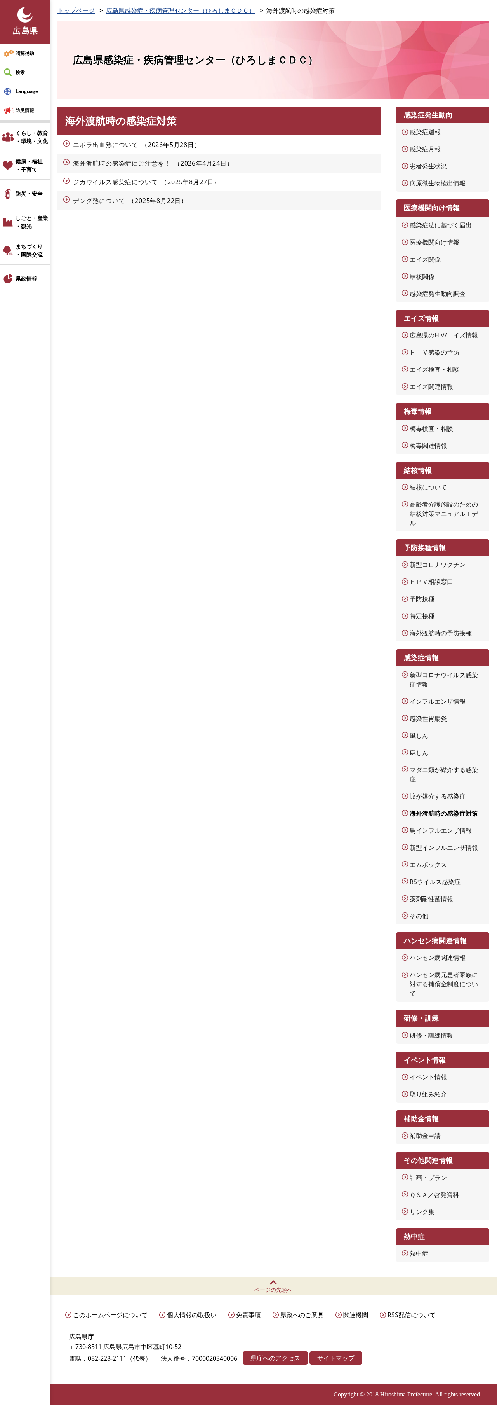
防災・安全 (29, 193)
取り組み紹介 (428, 1094)
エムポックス (428, 864)
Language (27, 91)
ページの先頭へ (273, 1289)
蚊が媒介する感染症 (438, 796)
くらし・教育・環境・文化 (32, 137)
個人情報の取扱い (192, 1315)
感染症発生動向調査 (438, 293)
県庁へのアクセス (275, 1358)
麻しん (419, 752)
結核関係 (422, 276)
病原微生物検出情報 (438, 183)
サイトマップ (336, 1358)
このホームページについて (110, 1315)
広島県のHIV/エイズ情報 (444, 335)
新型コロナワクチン (438, 564)
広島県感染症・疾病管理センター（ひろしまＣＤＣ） (180, 10)
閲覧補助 (25, 53)
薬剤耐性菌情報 (431, 899)
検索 (20, 72)
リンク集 (422, 1212)
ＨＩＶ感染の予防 (434, 352)
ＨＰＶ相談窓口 (431, 581)
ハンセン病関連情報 (438, 957)
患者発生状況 (428, 166)
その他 (419, 916)
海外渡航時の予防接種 (441, 633)
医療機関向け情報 (434, 242)
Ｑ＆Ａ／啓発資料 (434, 1194)
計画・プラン (428, 1177)
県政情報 (26, 278)
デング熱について (99, 200)
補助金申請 (425, 1135)
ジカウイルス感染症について (115, 182)
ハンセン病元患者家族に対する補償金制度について (444, 984)
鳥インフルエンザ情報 (441, 830)
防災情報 (25, 110)
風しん (419, 735)
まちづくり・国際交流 (29, 250)
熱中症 (419, 1253)
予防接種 (422, 598)
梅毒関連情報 (428, 445)
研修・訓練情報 (431, 1035)
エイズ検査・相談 (434, 369)
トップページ (76, 10)
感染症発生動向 (428, 114)
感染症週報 (425, 132)
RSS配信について (412, 1315)
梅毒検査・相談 (431, 428)
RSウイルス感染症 (435, 881)
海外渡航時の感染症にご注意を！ (122, 163)
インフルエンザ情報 (438, 701)
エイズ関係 (425, 259)
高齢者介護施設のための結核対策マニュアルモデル (444, 513)
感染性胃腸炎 (428, 718)
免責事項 (248, 1315)
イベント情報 (428, 1077)
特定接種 (422, 616)
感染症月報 (425, 149)
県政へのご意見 (302, 1315)
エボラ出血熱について (105, 144)
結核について (428, 487)
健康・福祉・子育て (29, 165)
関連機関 (355, 1315)
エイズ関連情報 (431, 386)
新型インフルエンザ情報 (444, 847)
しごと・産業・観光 (32, 222)
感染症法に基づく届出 (441, 225)
